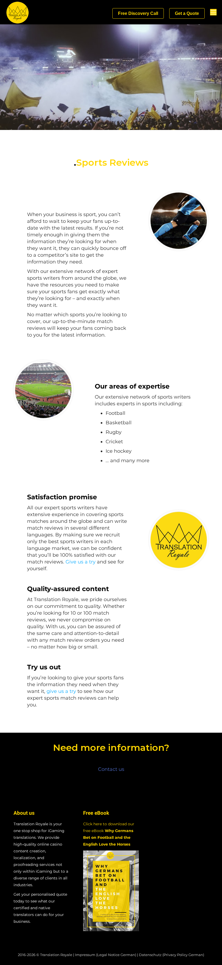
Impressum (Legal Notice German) (105, 955)
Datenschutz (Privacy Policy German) (171, 955)
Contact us (111, 769)
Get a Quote (187, 13)
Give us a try (81, 562)
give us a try (61, 691)
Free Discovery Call (138, 13)
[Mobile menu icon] (213, 12)
